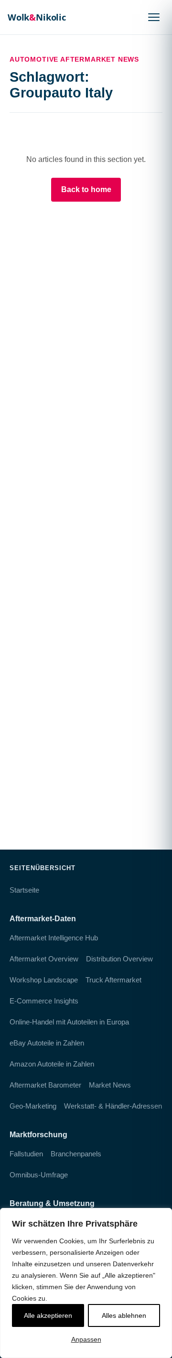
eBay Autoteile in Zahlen (47, 1043)
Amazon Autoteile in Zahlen (52, 1064)
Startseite (24, 890)
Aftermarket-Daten (43, 919)
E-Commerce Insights (44, 1001)
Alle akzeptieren (48, 1315)
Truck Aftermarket (113, 980)
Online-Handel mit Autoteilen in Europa (69, 1022)
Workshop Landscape (44, 980)
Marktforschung (38, 1135)
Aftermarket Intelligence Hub (54, 938)
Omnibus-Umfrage (39, 1175)
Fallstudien (26, 1154)
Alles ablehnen (124, 1315)
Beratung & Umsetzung (52, 1203)
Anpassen (86, 1339)
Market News (110, 1085)
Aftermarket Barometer (45, 1085)
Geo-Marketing (33, 1106)
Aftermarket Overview (44, 959)
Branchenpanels (76, 1154)
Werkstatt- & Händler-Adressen (113, 1106)
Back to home (86, 189)
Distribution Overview (119, 959)
